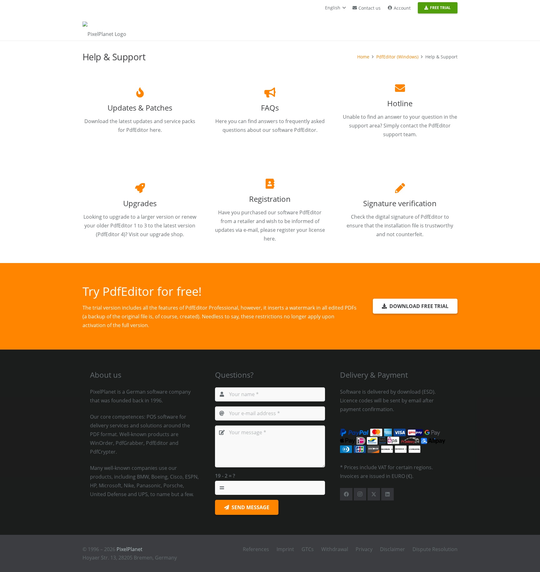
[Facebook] (346, 494)
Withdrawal (334, 549)
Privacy (364, 549)
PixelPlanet (129, 549)
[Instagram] (360, 494)
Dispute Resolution (435, 549)
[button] (335, 7)
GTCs (308, 549)
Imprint (285, 549)
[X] (374, 494)
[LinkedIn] (387, 494)
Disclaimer (392, 549)
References (256, 549)
